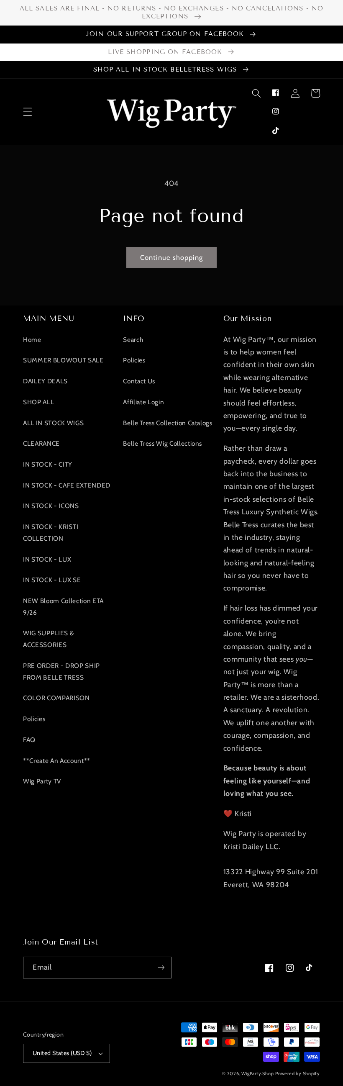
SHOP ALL (38, 402)
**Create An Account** (56, 761)
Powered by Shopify (297, 1073)
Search (133, 340)
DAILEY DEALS (45, 381)
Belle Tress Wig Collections (162, 443)
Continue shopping (171, 257)
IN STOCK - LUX (47, 559)
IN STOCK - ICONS (51, 506)
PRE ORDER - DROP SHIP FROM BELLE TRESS (61, 671)
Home (32, 340)
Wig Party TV (42, 781)
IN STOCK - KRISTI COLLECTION (50, 532)
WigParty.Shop (257, 1073)
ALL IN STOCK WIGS (53, 423)
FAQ (29, 740)
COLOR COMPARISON (56, 698)
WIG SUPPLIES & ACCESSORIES (48, 639)
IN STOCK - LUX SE (52, 580)
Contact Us (139, 381)
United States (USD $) (62, 1053)
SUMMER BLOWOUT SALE (63, 360)
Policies (34, 719)
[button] (256, 93)
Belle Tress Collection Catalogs (167, 423)
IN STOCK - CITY (47, 464)
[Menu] (28, 112)
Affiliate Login (143, 402)
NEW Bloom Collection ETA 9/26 (63, 606)
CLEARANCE (41, 443)
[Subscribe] (161, 967)
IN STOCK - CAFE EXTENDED (66, 485)
